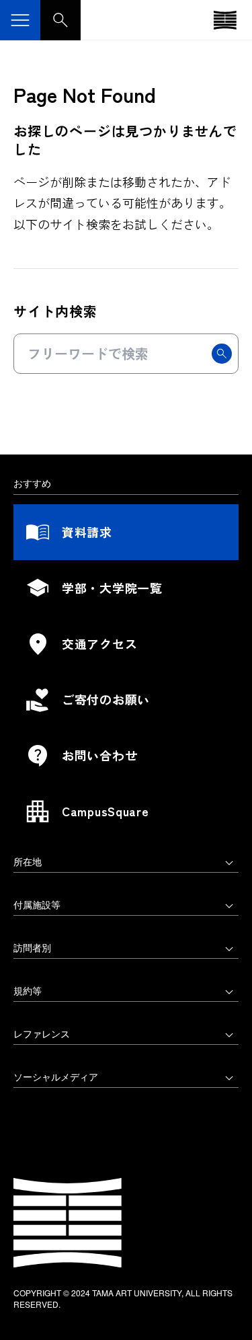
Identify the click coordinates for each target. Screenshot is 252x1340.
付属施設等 (36, 904)
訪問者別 (32, 947)
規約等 (27, 990)
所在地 (27, 861)
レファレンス (41, 1033)
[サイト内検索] (60, 20)
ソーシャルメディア (55, 1076)
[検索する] (222, 354)
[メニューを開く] (20, 20)
